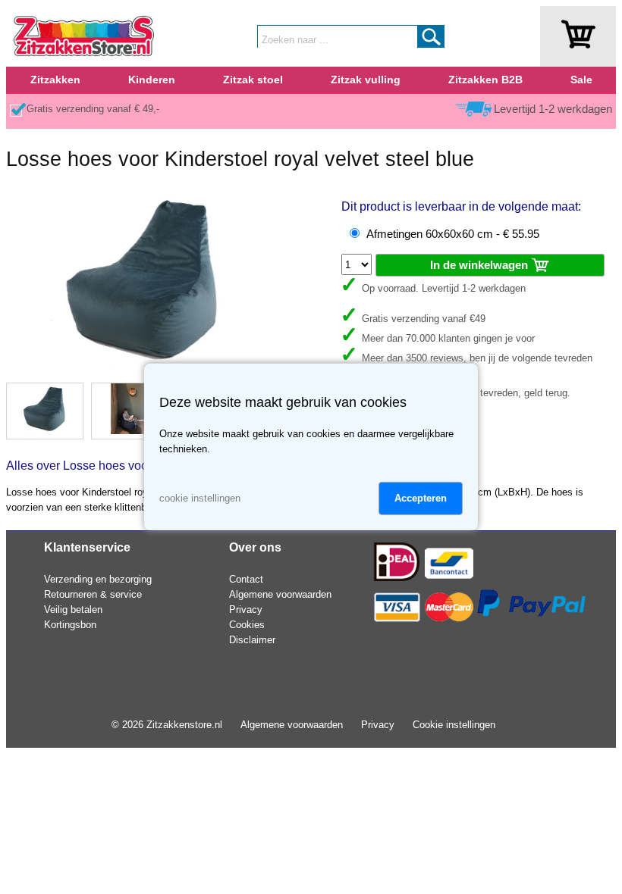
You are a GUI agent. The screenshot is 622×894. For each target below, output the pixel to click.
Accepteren (420, 498)
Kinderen (151, 79)
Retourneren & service (93, 594)
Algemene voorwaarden (280, 594)
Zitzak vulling (366, 79)
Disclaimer (252, 639)
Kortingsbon (70, 624)
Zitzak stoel (253, 79)
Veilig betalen (73, 609)
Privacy (245, 609)
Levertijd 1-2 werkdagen (553, 109)
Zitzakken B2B (485, 79)
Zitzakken (55, 79)
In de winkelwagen (480, 264)
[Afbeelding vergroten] (143, 367)
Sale (581, 79)
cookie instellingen (199, 498)
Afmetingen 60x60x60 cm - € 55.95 (452, 234)
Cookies (247, 624)
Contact (246, 579)
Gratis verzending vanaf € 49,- (93, 108)
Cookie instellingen (454, 724)
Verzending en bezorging (98, 579)
